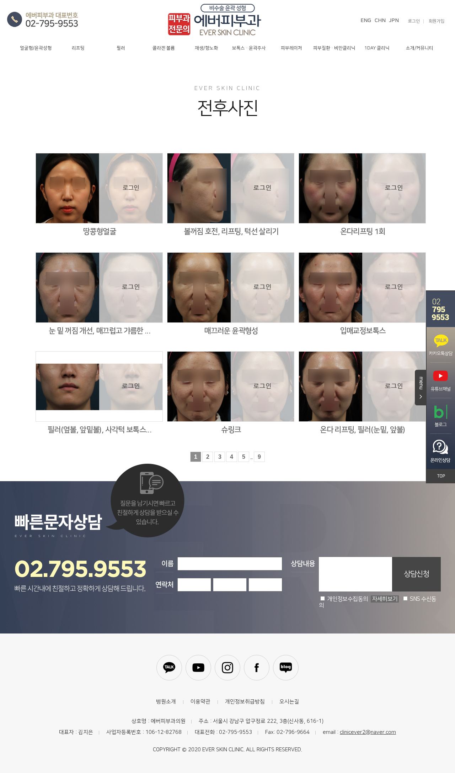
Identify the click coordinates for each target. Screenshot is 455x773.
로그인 (414, 21)
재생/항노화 (206, 48)
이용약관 (200, 702)
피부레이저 (291, 48)
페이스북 (256, 667)
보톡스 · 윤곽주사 (249, 48)
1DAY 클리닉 (377, 48)
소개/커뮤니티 (419, 48)
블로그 (286, 667)
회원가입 (436, 21)
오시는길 (289, 702)
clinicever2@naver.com (368, 732)
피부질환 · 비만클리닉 (334, 48)
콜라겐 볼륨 (163, 48)
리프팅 (78, 48)
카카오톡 (169, 667)
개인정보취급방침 (245, 702)
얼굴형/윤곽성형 (36, 48)
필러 (121, 48)
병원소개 (166, 702)
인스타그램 (227, 667)
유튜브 (198, 667)
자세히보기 (385, 599)
